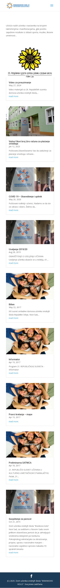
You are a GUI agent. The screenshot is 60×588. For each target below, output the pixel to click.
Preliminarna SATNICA (20, 462)
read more (13, 96)
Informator (14, 359)
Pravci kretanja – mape (20, 414)
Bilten (12, 304)
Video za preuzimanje (20, 82)
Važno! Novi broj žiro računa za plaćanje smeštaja (29, 142)
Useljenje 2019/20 (18, 249)
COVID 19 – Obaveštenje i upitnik (25, 196)
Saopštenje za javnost (20, 519)
